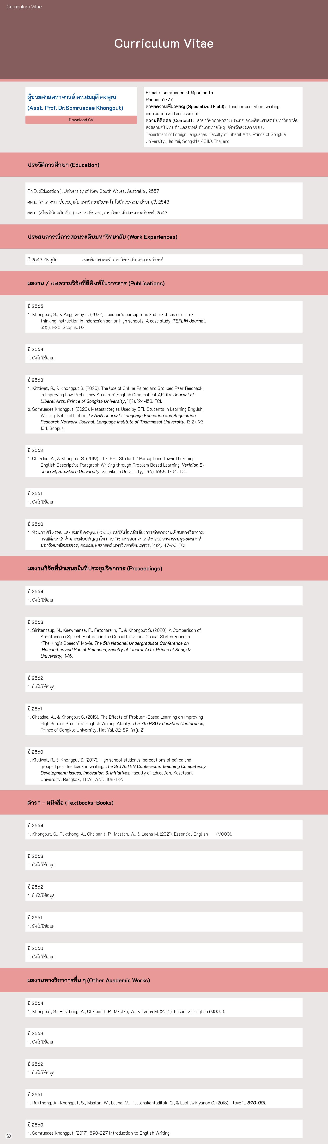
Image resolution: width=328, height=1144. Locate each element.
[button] (8, 1135)
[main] (164, 40)
